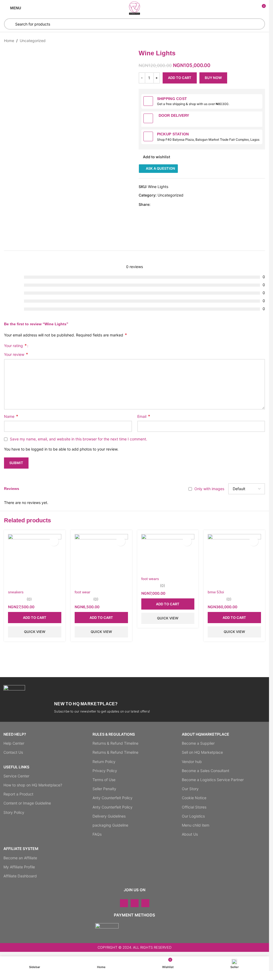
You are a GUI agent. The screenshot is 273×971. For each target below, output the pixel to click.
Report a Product (18, 794)
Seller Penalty (104, 788)
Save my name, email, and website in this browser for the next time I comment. (78, 439)
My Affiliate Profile (19, 867)
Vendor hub (192, 761)
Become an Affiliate (20, 858)
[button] (34, 617)
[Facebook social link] (153, 204)
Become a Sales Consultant (205, 770)
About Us (190, 834)
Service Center (16, 776)
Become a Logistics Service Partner (213, 779)
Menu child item (195, 825)
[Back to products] (255, 40)
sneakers (15, 592)
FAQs (97, 834)
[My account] (251, 8)
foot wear (82, 592)
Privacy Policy (105, 770)
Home (9, 40)
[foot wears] (168, 554)
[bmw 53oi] (234, 560)
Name (11, 416)
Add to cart (179, 78)
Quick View (34, 632)
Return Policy (104, 761)
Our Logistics (193, 816)
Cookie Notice (194, 797)
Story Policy (13, 812)
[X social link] (160, 204)
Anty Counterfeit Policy (113, 797)
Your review (16, 354)
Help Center (13, 743)
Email (143, 416)
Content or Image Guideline (27, 803)
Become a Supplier (198, 743)
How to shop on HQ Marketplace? (32, 785)
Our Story (190, 788)
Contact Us (13, 752)
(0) (29, 599)
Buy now (213, 78)
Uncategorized (33, 40)
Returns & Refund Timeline (115, 743)
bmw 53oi (216, 592)
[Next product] (262, 40)
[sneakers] (34, 560)
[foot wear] (101, 560)
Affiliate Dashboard (20, 876)
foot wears (150, 579)
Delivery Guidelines (109, 816)
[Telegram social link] (179, 204)
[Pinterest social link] (166, 204)
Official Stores (194, 807)
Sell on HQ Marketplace (202, 752)
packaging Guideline (110, 825)
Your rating (15, 345)
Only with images (209, 488)
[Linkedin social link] (173, 204)
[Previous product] (249, 40)
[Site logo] (134, 7)
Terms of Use (104, 779)
